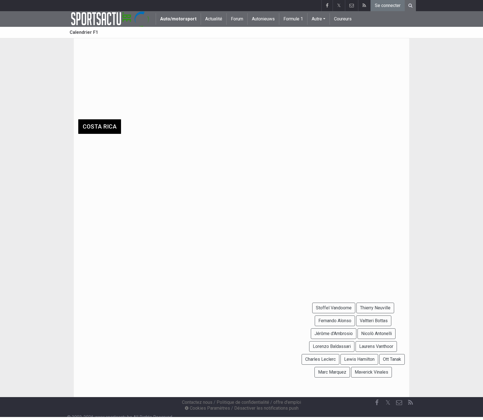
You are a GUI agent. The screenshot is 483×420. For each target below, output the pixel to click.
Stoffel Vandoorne (334, 307)
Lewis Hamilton (359, 359)
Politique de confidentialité (243, 402)
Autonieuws (263, 19)
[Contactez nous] (351, 5)
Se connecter (388, 5)
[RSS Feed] (364, 5)
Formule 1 (293, 19)
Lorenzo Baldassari (332, 346)
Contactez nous (197, 402)
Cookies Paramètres (209, 408)
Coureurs (343, 19)
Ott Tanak (392, 359)
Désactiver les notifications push (266, 408)
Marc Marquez (332, 372)
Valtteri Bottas (374, 320)
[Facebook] (327, 5)
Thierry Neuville (375, 307)
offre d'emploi (287, 402)
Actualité (213, 19)
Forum (237, 19)
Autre (317, 19)
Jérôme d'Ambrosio (333, 333)
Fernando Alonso (334, 320)
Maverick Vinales (371, 372)
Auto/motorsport (178, 19)
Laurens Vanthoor (376, 346)
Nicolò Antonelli (376, 333)
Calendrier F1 (84, 32)
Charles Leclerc (320, 359)
